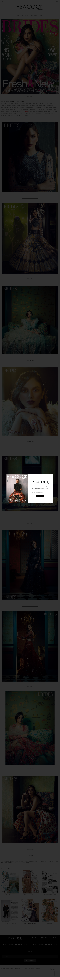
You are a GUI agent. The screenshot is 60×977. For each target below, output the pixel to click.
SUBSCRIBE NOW (40, 496)
